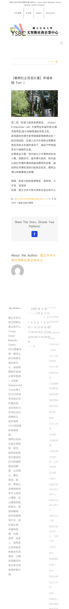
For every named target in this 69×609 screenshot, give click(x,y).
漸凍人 (52, 565)
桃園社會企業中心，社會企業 (53, 533)
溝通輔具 (53, 559)
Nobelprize (54, 344)
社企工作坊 (53, 584)
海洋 (51, 553)
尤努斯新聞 (53, 442)
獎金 (51, 571)
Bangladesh (54, 332)
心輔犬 (52, 479)
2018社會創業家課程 (54, 322)
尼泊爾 (52, 473)
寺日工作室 (53, 426)
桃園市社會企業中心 (53, 505)
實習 (51, 418)
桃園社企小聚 (53, 518)
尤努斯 (52, 435)
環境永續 (53, 576)
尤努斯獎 (53, 451)
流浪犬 (52, 547)
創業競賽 (53, 394)
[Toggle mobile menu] (62, 43)
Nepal (51, 338)
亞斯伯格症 (53, 375)
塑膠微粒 (53, 406)
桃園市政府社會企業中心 (53, 489)
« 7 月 (31, 346)
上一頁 (54, 61)
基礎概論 (53, 400)
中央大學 (53, 367)
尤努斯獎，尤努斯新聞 (53, 462)
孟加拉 (52, 412)
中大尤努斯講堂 (53, 358)
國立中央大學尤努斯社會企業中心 (30, 199)
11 (32, 327)
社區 (51, 593)
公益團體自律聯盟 (53, 385)
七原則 (52, 350)
